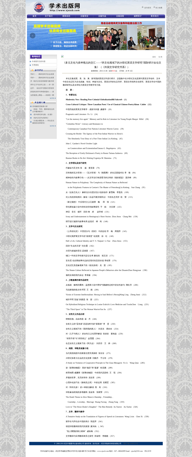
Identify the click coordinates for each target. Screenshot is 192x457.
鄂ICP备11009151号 (130, 444)
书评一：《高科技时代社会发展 (42, 78)
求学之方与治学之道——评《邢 (42, 85)
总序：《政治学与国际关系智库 (42, 88)
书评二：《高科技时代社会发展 (42, 74)
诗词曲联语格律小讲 (40, 106)
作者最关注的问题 (38, 61)
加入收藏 (158, 8)
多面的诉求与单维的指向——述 (42, 92)
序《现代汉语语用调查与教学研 (42, 81)
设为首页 (147, 8)
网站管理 (147, 451)
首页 (154, 57)
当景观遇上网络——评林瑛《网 (42, 95)
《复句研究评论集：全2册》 (42, 114)
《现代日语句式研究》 (40, 118)
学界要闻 (35, 65)
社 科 (160, 57)
